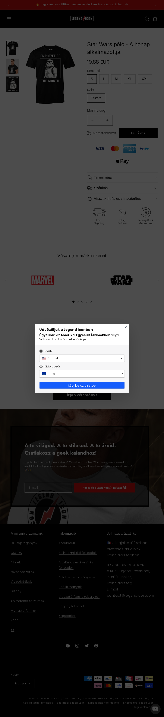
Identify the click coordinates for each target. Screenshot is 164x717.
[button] (82, 358)
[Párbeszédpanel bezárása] (125, 327)
